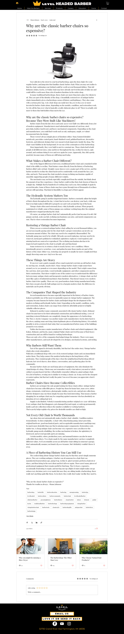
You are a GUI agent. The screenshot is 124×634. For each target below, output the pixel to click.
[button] (107, 3)
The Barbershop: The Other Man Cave (61, 559)
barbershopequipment (67, 503)
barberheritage (52, 503)
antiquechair (79, 507)
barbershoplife (67, 507)
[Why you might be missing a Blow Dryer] (31, 546)
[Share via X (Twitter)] (32, 522)
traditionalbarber (39, 503)
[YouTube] (62, 623)
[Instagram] (69, 623)
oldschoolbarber (32, 500)
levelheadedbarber (80, 496)
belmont (86, 500)
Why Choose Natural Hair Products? (92, 559)
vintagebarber (81, 503)
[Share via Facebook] (27, 522)
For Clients (30, 516)
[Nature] (93, 546)
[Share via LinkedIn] (36, 522)
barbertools (45, 507)
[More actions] (97, 20)
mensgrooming (74, 492)
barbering (63, 492)
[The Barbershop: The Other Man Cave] (62, 546)
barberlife (41, 492)
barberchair (67, 496)
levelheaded (31, 496)
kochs (29, 503)
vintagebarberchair (33, 507)
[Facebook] (55, 623)
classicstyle (56, 507)
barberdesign (31, 511)
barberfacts (89, 507)
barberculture (42, 496)
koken (79, 500)
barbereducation (52, 492)
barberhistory (58, 500)
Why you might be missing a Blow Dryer (30, 559)
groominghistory (46, 500)
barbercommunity (55, 496)
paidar (94, 500)
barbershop (30, 492)
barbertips (85, 492)
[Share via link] (41, 522)
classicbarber (70, 500)
